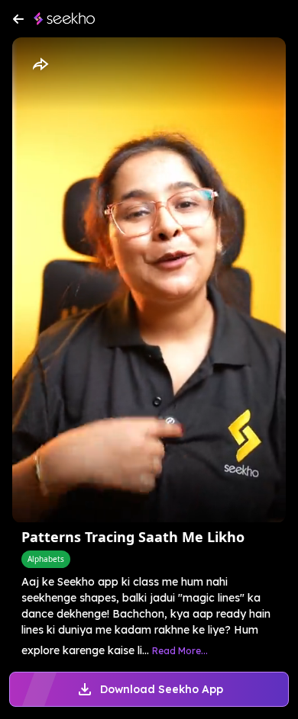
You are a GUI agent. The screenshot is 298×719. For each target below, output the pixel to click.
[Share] (39, 65)
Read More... (180, 650)
